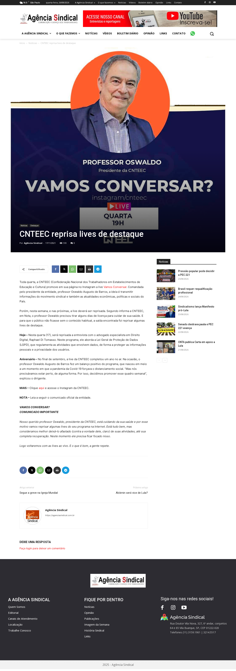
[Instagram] (210, 2)
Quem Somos (16, 607)
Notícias (33, 43)
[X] (64, 269)
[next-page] (165, 360)
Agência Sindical (33, 243)
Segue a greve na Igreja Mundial (39, 492)
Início (22, 43)
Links (87, 636)
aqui (41, 388)
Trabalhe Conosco (19, 630)
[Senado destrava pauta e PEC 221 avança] (166, 328)
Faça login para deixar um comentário (42, 548)
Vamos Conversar (115, 287)
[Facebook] (205, 2)
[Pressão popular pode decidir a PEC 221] (166, 275)
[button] (212, 34)
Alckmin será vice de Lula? (132, 492)
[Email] (81, 269)
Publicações (91, 618)
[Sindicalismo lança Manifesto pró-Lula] (166, 311)
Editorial (13, 612)
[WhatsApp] (72, 269)
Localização (15, 624)
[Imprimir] (89, 269)
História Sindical (94, 630)
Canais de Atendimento (22, 618)
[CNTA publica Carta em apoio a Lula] (166, 346)
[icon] (192, 31)
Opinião (89, 612)
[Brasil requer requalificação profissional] (166, 293)
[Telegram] (98, 269)
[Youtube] (214, 2)
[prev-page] (159, 360)
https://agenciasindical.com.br (59, 515)
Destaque (34, 225)
